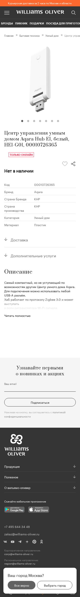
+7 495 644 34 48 (17, 526)
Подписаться (40, 402)
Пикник (21, 23)
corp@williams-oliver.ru (18, 554)
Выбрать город (55, 585)
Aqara (38, 191)
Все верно (21, 585)
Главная (8, 35)
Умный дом (51, 35)
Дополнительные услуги (33, 255)
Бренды (7, 23)
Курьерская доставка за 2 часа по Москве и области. (40, 3)
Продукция (12, 466)
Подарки (37, 23)
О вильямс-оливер (17, 487)
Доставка (19, 239)
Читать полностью (17, 315)
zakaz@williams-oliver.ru (21, 534)
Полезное (11, 477)
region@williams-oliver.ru (19, 563)
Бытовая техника (29, 35)
